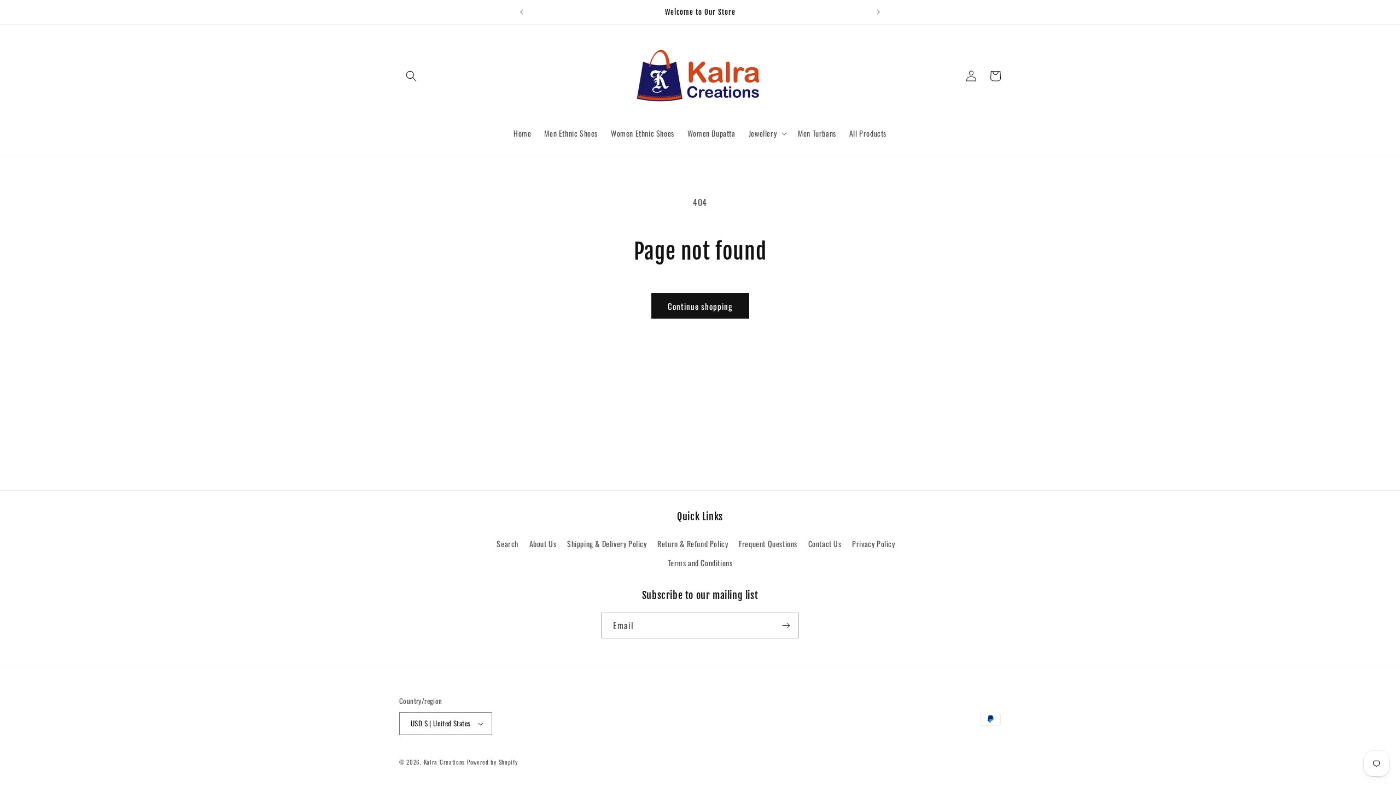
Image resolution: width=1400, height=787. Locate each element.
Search (507, 543)
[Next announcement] (878, 12)
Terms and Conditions (700, 563)
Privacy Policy (873, 543)
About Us (543, 543)
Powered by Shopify (492, 761)
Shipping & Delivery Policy (607, 543)
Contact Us (825, 543)
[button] (411, 76)
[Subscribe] (786, 625)
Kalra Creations (444, 761)
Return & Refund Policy (692, 543)
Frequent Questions (768, 543)
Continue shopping (700, 306)
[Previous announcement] (522, 12)
